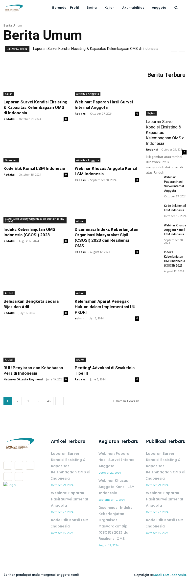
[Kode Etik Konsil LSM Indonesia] (35, 146)
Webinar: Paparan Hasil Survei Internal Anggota (69, 499)
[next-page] (59, 401)
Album (80, 221)
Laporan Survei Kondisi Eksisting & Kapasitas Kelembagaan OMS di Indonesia (95, 48)
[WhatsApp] (19, 476)
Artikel (9, 293)
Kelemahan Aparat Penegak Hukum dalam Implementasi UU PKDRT (105, 307)
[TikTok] (30, 465)
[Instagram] (19, 465)
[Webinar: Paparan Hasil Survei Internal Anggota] (107, 80)
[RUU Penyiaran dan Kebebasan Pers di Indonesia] (35, 346)
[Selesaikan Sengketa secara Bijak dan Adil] (35, 279)
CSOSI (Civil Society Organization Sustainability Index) (34, 220)
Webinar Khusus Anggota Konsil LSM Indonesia (175, 230)
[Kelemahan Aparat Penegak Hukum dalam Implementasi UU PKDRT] (107, 279)
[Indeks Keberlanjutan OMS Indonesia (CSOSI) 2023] (35, 207)
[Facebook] (7, 465)
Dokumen (11, 160)
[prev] (174, 49)
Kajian (9, 93)
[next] (182, 49)
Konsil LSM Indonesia (169, 575)
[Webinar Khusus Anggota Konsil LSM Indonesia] (107, 146)
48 (48, 401)
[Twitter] (7, 476)
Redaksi (9, 119)
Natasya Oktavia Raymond (23, 379)
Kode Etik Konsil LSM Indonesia (34, 168)
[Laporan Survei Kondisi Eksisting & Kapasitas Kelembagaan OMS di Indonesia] (35, 80)
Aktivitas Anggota (87, 93)
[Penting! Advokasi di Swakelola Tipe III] (107, 346)
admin (79, 318)
